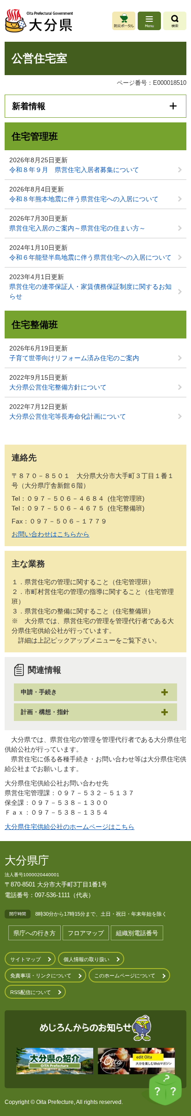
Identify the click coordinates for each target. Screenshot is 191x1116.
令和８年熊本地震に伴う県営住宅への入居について (84, 199)
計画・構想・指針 (45, 711)
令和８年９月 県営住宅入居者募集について (74, 169)
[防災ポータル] (123, 21)
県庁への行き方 (34, 933)
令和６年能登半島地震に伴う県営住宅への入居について (90, 257)
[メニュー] (149, 21)
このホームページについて (124, 975)
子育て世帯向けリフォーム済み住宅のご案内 (74, 358)
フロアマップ (86, 933)
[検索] (174, 21)
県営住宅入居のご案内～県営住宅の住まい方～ (77, 228)
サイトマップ (25, 959)
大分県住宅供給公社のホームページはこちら (69, 826)
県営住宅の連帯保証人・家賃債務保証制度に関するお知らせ (90, 291)
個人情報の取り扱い (86, 959)
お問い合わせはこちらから (50, 534)
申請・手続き (39, 692)
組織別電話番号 (137, 933)
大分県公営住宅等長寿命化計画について (67, 416)
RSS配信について (30, 992)
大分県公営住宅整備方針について (58, 387)
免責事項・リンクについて (40, 975)
